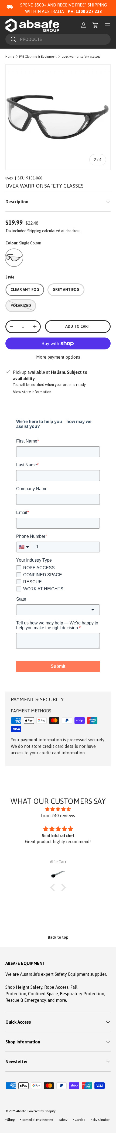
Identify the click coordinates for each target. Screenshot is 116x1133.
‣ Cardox (79, 1120)
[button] (95, 25)
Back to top (58, 937)
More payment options (58, 357)
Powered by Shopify (42, 1111)
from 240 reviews (58, 815)
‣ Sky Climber (100, 1120)
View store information (32, 392)
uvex (9, 178)
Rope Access (56, 987)
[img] (58, 809)
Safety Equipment (72, 974)
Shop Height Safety (23, 987)
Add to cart (77, 326)
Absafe (21, 1111)
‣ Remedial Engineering (36, 1120)
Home (9, 56)
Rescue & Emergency (25, 1000)
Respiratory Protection (82, 993)
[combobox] (58, 39)
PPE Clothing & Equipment (38, 56)
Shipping (34, 231)
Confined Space (43, 993)
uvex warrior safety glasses (81, 56)
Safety (63, 1120)
